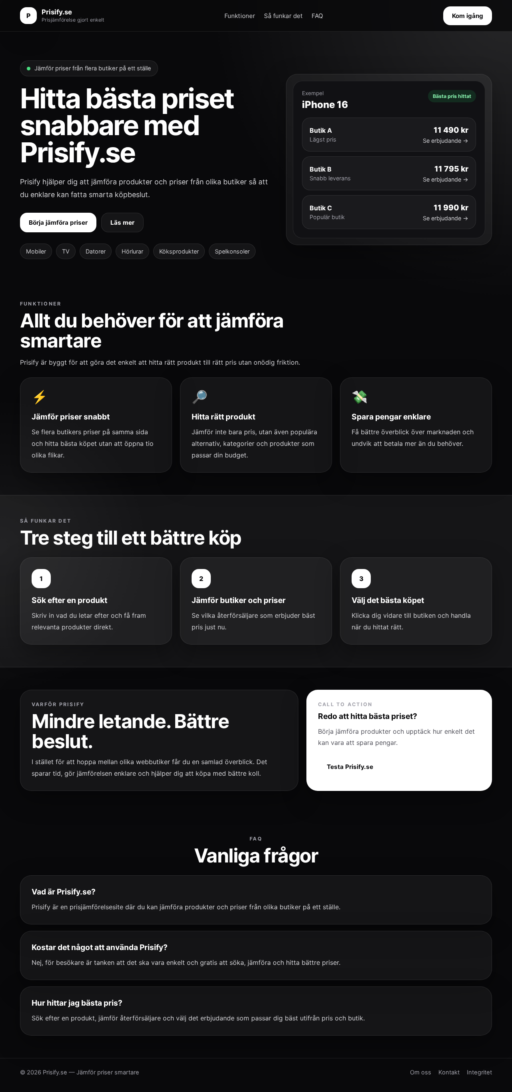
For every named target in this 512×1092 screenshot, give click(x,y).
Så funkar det (283, 16)
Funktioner (239, 16)
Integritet (479, 1072)
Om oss (420, 1072)
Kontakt (449, 1072)
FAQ (317, 16)
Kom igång (467, 16)
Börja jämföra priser (58, 222)
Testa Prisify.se (350, 767)
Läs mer (122, 222)
